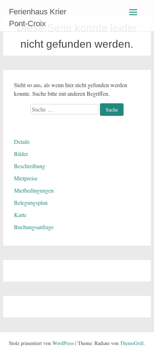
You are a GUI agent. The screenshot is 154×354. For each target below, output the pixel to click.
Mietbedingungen (34, 190)
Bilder (21, 153)
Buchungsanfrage (34, 227)
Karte (20, 214)
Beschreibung (29, 166)
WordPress (63, 343)
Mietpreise (26, 178)
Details (22, 141)
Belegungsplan (31, 202)
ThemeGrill (132, 343)
